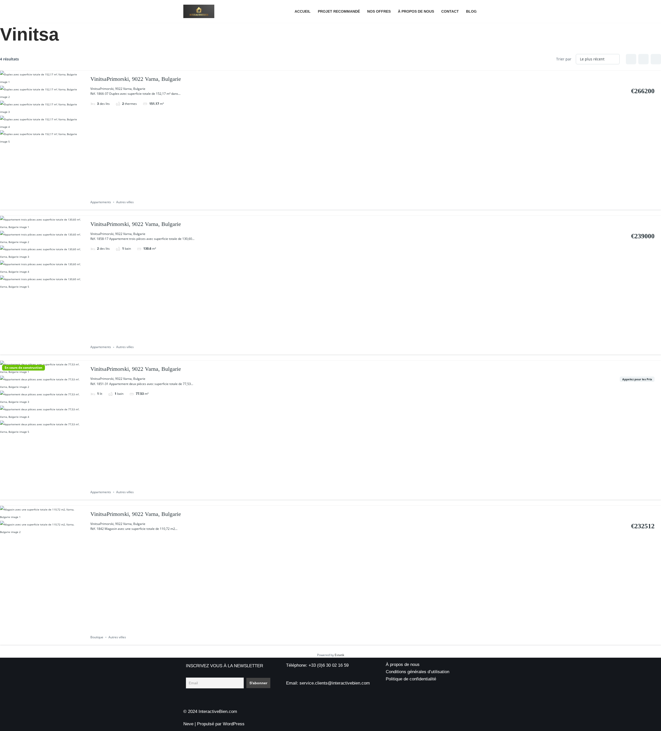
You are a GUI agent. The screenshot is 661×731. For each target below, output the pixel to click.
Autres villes (125, 202)
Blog (471, 11)
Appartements (100, 202)
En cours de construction (23, 367)
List (643, 59)
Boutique (96, 637)
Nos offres (379, 11)
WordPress (234, 723)
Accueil (303, 11)
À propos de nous (416, 11)
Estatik (339, 655)
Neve (188, 723)
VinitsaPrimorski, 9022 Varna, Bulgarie (135, 79)
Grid (631, 59)
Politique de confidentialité (411, 679)
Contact (450, 11)
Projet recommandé (339, 11)
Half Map (656, 59)
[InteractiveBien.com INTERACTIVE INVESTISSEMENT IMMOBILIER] (198, 11)
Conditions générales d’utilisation (417, 671)
